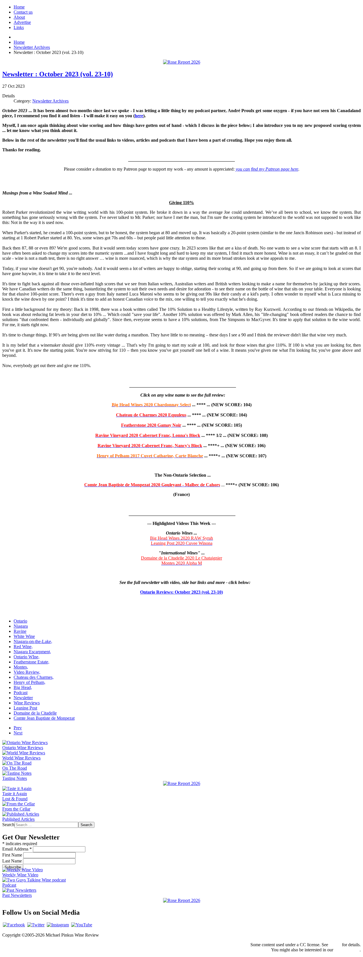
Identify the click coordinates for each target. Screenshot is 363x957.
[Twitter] (36, 924)
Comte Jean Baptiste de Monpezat (44, 718)
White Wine (24, 636)
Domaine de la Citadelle (35, 713)
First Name (12, 855)
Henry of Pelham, (29, 682)
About (19, 17)
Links (19, 27)
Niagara (21, 626)
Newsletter (23, 697)
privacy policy (347, 949)
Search (8, 824)
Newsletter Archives (50, 101)
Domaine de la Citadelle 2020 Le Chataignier (181, 558)
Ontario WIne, (26, 656)
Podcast (21, 692)
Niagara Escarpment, (32, 651)
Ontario (20, 621)
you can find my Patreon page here (267, 169)
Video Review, (27, 672)
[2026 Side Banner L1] (181, 783)
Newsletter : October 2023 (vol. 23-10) (57, 74)
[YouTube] (82, 924)
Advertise (22, 22)
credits (335, 944)
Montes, (21, 667)
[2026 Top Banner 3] (181, 62)
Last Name (12, 860)
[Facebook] (14, 924)
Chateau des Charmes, (34, 677)
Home (19, 7)
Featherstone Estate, (31, 661)
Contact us (23, 12)
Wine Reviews (27, 702)
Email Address (17, 849)
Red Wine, (23, 646)
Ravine (20, 631)
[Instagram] (57, 924)
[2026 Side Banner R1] (181, 900)
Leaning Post (25, 707)
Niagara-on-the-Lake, (33, 641)
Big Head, (23, 687)
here (139, 115)
